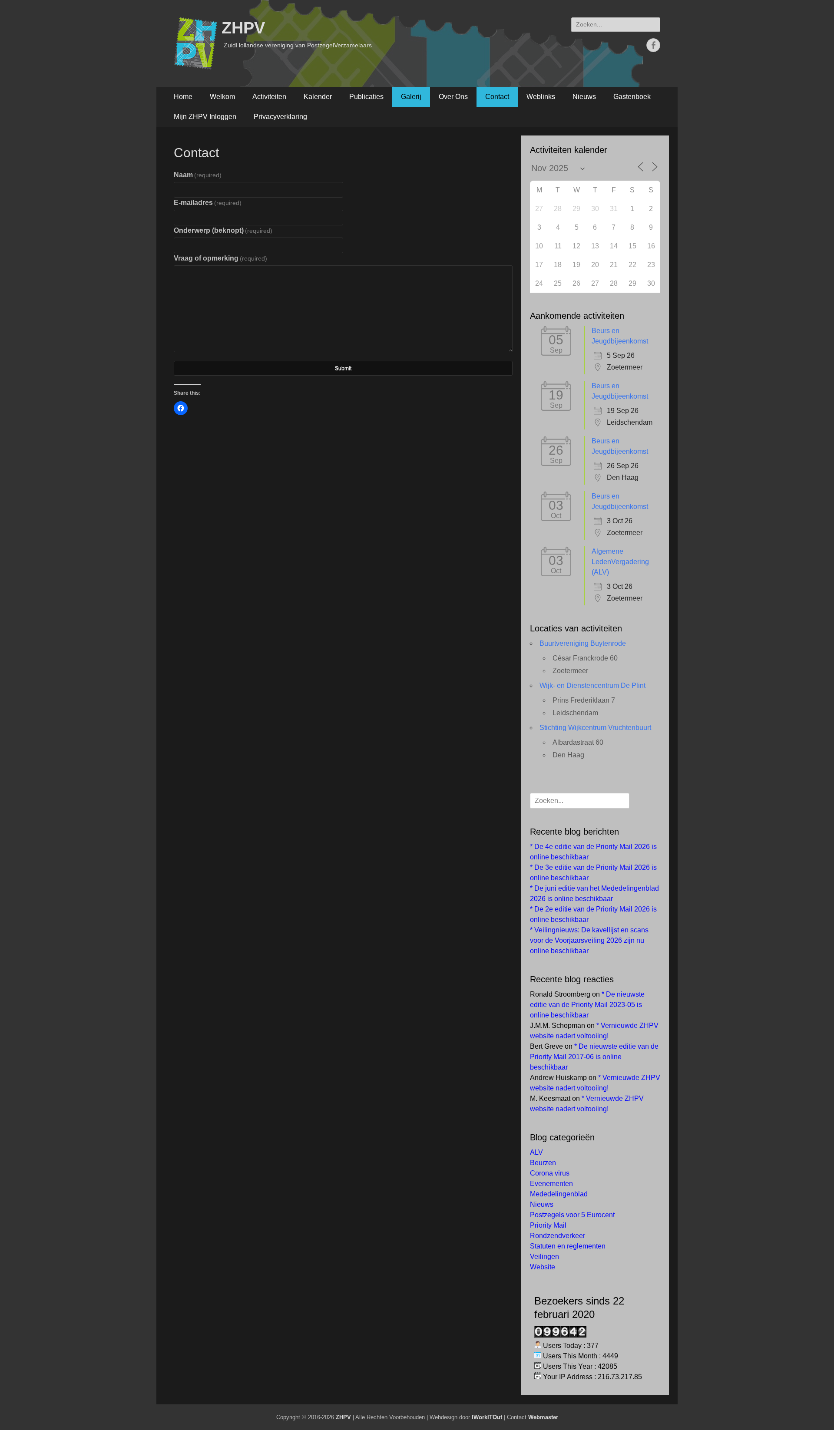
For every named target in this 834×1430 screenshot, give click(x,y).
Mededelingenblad (559, 1194)
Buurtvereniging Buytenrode (582, 643)
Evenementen (551, 1183)
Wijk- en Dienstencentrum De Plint (592, 685)
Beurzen (543, 1162)
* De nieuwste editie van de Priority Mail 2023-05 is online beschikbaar (587, 1005)
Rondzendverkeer (557, 1235)
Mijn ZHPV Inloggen (205, 116)
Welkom (222, 96)
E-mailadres (208, 202)
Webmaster (543, 1417)
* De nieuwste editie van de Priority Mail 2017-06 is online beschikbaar (594, 1057)
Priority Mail (548, 1225)
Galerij (411, 96)
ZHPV (243, 28)
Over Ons (453, 96)
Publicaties (366, 96)
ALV (536, 1152)
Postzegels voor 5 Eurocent (572, 1215)
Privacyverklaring (280, 116)
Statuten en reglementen (568, 1246)
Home (183, 96)
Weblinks (540, 96)
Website (542, 1267)
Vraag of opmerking (220, 258)
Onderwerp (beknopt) (223, 230)
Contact (497, 96)
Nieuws (584, 96)
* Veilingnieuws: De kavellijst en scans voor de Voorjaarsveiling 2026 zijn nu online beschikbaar (589, 940)
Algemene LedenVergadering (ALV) (620, 562)
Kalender (318, 96)
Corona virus (549, 1173)
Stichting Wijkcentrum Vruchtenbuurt (595, 727)
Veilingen (544, 1256)
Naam (198, 174)
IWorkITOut (487, 1417)
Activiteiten (269, 96)
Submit (343, 368)
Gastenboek (632, 96)
